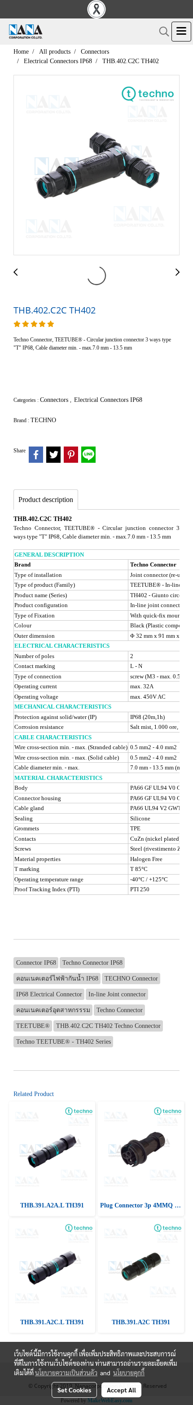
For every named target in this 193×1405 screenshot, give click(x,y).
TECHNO (43, 420)
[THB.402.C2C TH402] (96, 165)
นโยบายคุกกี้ (129, 1372)
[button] (161, 32)
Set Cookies (74, 1390)
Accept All (121, 1390)
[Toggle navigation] (181, 31)
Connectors (55, 399)
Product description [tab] (45, 499)
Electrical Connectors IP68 (108, 399)
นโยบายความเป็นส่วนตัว (66, 1372)
